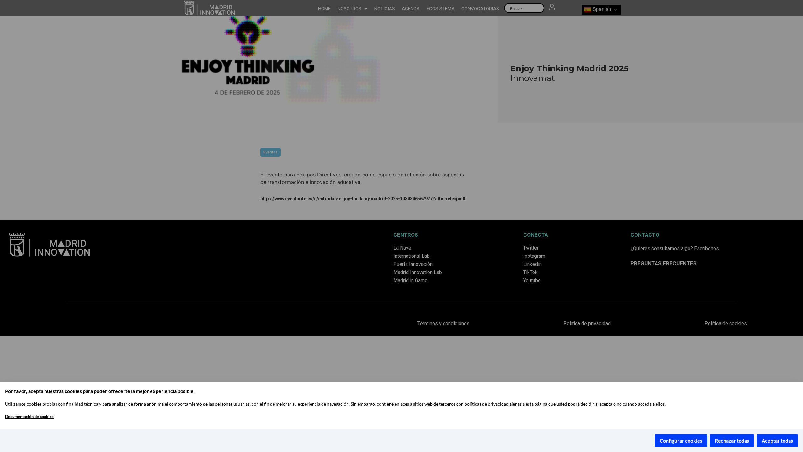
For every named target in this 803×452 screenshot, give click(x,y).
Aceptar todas (777, 441)
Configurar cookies (681, 441)
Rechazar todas (732, 441)
